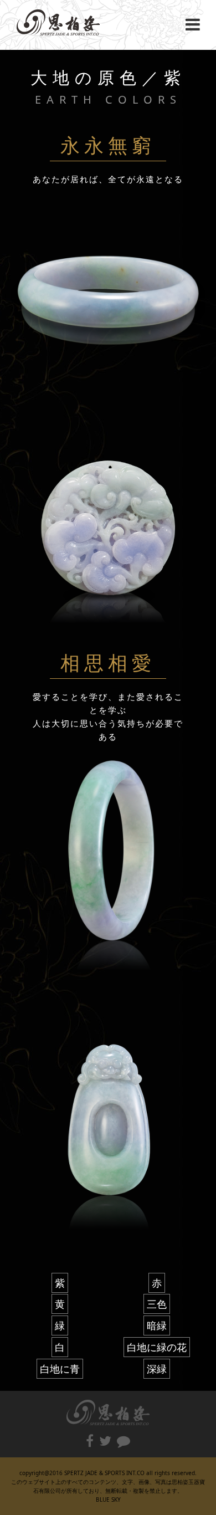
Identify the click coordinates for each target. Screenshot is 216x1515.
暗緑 (157, 1325)
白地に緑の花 (157, 1347)
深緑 (157, 1368)
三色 (157, 1304)
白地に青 (60, 1368)
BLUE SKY (108, 1499)
